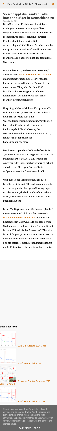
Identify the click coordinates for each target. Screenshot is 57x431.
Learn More (24, 428)
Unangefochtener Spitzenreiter (20, 217)
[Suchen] (53, 4)
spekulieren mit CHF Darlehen (35, 74)
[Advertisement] (28, 292)
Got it (37, 428)
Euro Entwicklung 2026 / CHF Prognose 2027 (29, 4)
